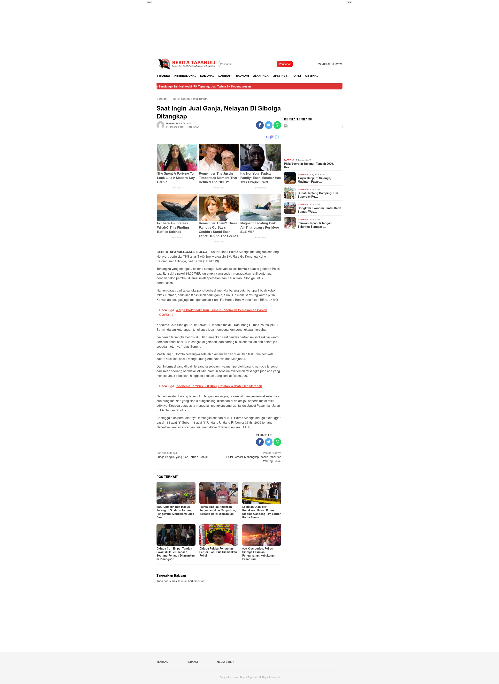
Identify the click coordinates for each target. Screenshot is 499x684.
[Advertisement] (141, 58)
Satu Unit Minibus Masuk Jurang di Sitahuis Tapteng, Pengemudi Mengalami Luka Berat (175, 512)
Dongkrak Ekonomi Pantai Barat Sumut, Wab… (319, 209)
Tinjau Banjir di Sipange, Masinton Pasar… (314, 179)
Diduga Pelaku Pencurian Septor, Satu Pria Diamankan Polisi (218, 551)
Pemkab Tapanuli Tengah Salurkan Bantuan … (315, 224)
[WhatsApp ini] (277, 125)
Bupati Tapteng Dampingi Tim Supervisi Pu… (318, 194)
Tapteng (289, 160)
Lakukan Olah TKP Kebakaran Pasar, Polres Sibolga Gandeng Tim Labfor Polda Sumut (261, 512)
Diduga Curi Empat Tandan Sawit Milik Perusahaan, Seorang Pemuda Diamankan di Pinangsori (176, 553)
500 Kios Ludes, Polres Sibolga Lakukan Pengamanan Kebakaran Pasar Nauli (258, 553)
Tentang (162, 662)
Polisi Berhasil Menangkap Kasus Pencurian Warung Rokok (253, 457)
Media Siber (225, 662)
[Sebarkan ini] (260, 125)
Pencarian (285, 64)
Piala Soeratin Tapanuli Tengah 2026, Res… (309, 165)
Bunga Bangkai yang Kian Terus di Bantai (182, 455)
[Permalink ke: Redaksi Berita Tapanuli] (160, 125)
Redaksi (192, 662)
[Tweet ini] (269, 125)
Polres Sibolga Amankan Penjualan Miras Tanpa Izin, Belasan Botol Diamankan (217, 510)
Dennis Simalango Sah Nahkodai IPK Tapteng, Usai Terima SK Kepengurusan (175, 86)
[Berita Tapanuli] (187, 63)
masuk (176, 581)
